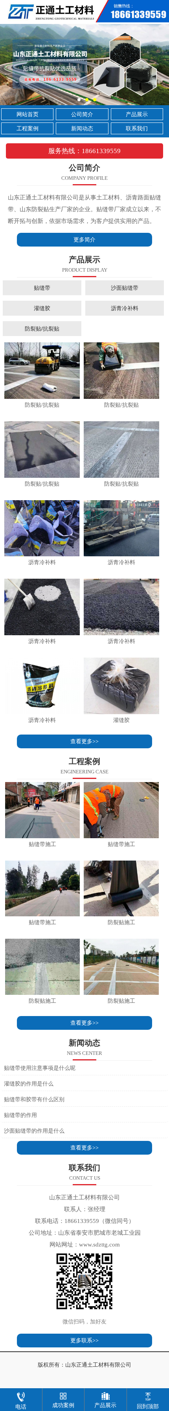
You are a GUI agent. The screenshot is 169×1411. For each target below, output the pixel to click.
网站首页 (28, 114)
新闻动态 (82, 129)
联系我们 (137, 129)
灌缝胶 (42, 308)
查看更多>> (84, 741)
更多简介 (84, 240)
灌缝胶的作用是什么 (28, 1084)
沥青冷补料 (124, 308)
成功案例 (63, 1405)
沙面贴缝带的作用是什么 (34, 1131)
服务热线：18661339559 (84, 151)
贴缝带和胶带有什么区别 (34, 1099)
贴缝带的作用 (20, 1115)
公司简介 (82, 114)
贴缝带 (42, 288)
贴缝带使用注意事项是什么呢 (39, 1068)
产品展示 (137, 114)
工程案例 (28, 129)
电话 (20, 1407)
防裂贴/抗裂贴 (42, 328)
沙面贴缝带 (124, 288)
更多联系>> (84, 1340)
